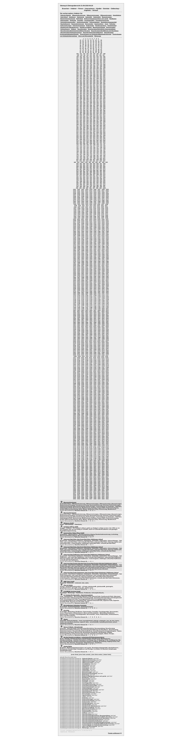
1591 (94, 277)
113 (91, 55)
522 (104, 116)
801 (104, 158)
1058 (86, 197)
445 (87, 105)
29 (83, 43)
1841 (86, 315)
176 (91, 64)
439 (97, 104)
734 (91, 148)
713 (81, 146)
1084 (82, 201)
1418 (86, 252)
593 (101, 127)
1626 (90, 283)
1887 (90, 322)
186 (94, 66)
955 (104, 181)
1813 (82, 311)
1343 (74, 241)
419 (91, 101)
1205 (98, 219)
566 (101, 123)
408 (84, 100)
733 (87, 148)
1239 (90, 224)
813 (84, 161)
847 (104, 165)
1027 (107, 192)
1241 (99, 224)
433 (77, 104)
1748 (74, 302)
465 (94, 108)
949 (84, 181)
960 (91, 182)
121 (87, 56)
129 (84, 57)
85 (88, 51)
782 (101, 155)
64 (80, 48)
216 (104, 70)
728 (101, 147)
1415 (74, 252)
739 (77, 150)
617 (91, 131)
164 (81, 63)
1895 (86, 323)
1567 (107, 273)
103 (87, 53)
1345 (82, 241)
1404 (103, 249)
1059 (90, 197)
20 (83, 41)
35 (98, 43)
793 (77, 158)
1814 (86, 311)
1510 (94, 265)
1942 (94, 330)
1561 (82, 273)
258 (94, 76)
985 (84, 186)
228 (84, 72)
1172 (75, 215)
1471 (82, 260)
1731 (78, 299)
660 (84, 138)
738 (104, 148)
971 (97, 184)
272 (81, 79)
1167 (90, 214)
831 (81, 163)
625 (87, 132)
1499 (86, 264)
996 (90, 188)
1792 (107, 307)
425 (81, 102)
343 (77, 90)
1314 (103, 235)
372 (84, 94)
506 (81, 114)
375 (94, 94)
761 (91, 152)
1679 (86, 291)
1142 (98, 209)
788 (91, 157)
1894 (82, 323)
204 (94, 68)
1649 (74, 287)
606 (84, 129)
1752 (90, 302)
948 (81, 181)
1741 (82, 300)
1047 (78, 196)
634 (87, 133)
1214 (98, 220)
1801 (107, 308)
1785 (78, 307)
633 (84, 133)
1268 (99, 228)
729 (104, 147)
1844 (99, 315)
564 (94, 123)
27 (101, 41)
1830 (78, 314)
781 (97, 155)
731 (81, 148)
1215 (103, 220)
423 (104, 101)
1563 (90, 273)
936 (101, 178)
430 (97, 102)
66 (85, 48)
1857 (78, 318)
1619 (99, 281)
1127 (75, 208)
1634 (86, 284)
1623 (78, 283)
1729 (107, 298)
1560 (78, 273)
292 (87, 82)
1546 (94, 270)
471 (84, 109)
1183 (82, 216)
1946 (74, 332)
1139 (86, 209)
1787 (86, 307)
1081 (107, 200)
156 (84, 62)
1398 (78, 249)
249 (94, 75)
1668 (78, 289)
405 (104, 98)
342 (104, 89)
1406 (74, 250)
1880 (99, 321)
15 (93, 40)
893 (77, 173)
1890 (103, 322)
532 (77, 119)
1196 (98, 218)
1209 (78, 220)
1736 (99, 299)
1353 (78, 242)
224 (101, 71)
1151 (98, 211)
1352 (74, 242)
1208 (74, 220)
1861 (94, 318)
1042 (94, 195)
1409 (86, 250)
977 (87, 185)
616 (87, 131)
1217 (74, 222)
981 (101, 185)
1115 (98, 205)
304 (97, 83)
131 (91, 57)
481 (87, 110)
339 (94, 89)
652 (87, 136)
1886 (86, 322)
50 (91, 45)
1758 (78, 303)
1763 (99, 303)
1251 (103, 226)
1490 (86, 262)
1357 (94, 242)
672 (94, 139)
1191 (79, 218)
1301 (86, 234)
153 (104, 60)
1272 (78, 230)
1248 (90, 226)
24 (93, 41)
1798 (94, 308)
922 (84, 177)
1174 (82, 215)
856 (104, 166)
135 (104, 57)
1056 (78, 197)
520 (97, 116)
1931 (86, 329)
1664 (99, 288)
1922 (86, 327)
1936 (107, 329)
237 (84, 74)
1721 (74, 298)
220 (87, 71)
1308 (78, 235)
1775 (74, 306)
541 (77, 120)
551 (81, 121)
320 (91, 86)
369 (104, 93)
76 (88, 49)
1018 (107, 190)
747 (104, 150)
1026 (103, 192)
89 (98, 51)
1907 (99, 325)
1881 (103, 321)
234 (104, 72)
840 (81, 165)
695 (81, 143)
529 (97, 117)
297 (104, 82)
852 (91, 166)
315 (104, 85)
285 (94, 81)
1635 (90, 284)
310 (87, 85)
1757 (74, 303)
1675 (107, 289)
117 (104, 55)
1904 (86, 325)
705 (84, 144)
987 (91, 186)
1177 (94, 215)
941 (87, 180)
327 (84, 87)
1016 (98, 190)
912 (81, 176)
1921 (82, 327)
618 (94, 131)
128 (81, 57)
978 (91, 185)
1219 (82, 222)
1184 (86, 216)
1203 (90, 219)
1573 (94, 275)
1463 (86, 258)
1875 (78, 321)
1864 (107, 318)
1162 (106, 212)
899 (97, 173)
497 (81, 113)
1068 (90, 199)
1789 (94, 307)
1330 (94, 238)
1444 (82, 256)
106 (97, 53)
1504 (107, 264)
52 (96, 45)
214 (97, 70)
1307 (74, 235)
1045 (107, 195)
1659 (78, 288)
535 (87, 119)
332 (101, 87)
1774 (107, 304)
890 (97, 171)
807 (94, 159)
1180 (106, 215)
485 (101, 110)
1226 (74, 223)
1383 (90, 246)
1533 (78, 269)
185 (91, 66)
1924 (94, 327)
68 (91, 48)
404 (101, 98)
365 (91, 93)
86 (91, 51)
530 (101, 117)
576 (104, 124)
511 (97, 114)
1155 (79, 212)
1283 (86, 231)
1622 (74, 283)
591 (94, 127)
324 (104, 86)
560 (81, 123)
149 (91, 60)
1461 (78, 258)
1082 (74, 201)
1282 (82, 231)
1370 (74, 245)
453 (84, 106)
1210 (82, 220)
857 (77, 167)
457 (97, 106)
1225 (107, 222)
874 (104, 169)
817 (97, 161)
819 (104, 161)
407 (81, 100)
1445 (86, 256)
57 (85, 47)
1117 (106, 205)
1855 (107, 317)
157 (87, 62)
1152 (102, 211)
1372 (82, 245)
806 (91, 159)
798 (94, 158)
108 (104, 53)
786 (84, 157)
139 (87, 59)
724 (87, 147)
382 (87, 95)
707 (91, 144)
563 (91, 123)
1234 (107, 223)
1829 (74, 314)
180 (104, 64)
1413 (103, 250)
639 (104, 133)
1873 (107, 319)
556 (97, 121)
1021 (82, 192)
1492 (94, 262)
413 (101, 100)
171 (104, 63)
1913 (86, 326)
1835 (99, 314)
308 (81, 85)
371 (81, 94)
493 (97, 112)
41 (91, 44)
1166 (86, 214)
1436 (86, 254)
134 (101, 57)
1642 (82, 285)
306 (104, 83)
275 (91, 79)
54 (101, 45)
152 (101, 60)
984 (81, 186)
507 (84, 114)
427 (87, 102)
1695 (78, 294)
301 (87, 83)
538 (97, 119)
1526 (86, 268)
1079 (99, 200)
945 (101, 180)
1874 (74, 321)
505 (77, 114)
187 (97, 66)
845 (97, 165)
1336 (82, 239)
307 (77, 85)
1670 (86, 289)
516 (84, 116)
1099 (107, 203)
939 (81, 180)
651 (84, 136)
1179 (102, 215)
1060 (94, 197)
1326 (78, 238)
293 (91, 82)
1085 (86, 201)
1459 (107, 257)
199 (77, 68)
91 (80, 52)
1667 (74, 289)
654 (94, 136)
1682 (99, 291)
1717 (94, 296)
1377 (103, 245)
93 (85, 52)
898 (94, 173)
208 (77, 70)
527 (91, 117)
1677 (78, 291)
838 (104, 163)
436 (87, 104)
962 (97, 182)
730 (77, 148)
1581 (90, 276)
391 (87, 97)
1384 (94, 246)
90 (101, 51)
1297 (107, 233)
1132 (94, 208)
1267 (94, 228)
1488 (78, 262)
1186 (94, 216)
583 (97, 125)
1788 (90, 307)
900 (101, 173)
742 (87, 150)
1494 (103, 262)
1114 (94, 205)
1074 (78, 200)
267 (94, 78)
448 (97, 105)
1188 (102, 216)
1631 (74, 284)
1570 (82, 275)
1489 (82, 262)
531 (104, 117)
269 (101, 78)
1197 (102, 218)
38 (83, 44)
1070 (99, 199)
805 (87, 159)
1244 (74, 226)
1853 (99, 317)
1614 (78, 281)
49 (88, 45)
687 (84, 142)
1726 (94, 298)
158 (91, 62)
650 (81, 136)
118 (78, 56)
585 (104, 125)
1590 (90, 277)
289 (77, 82)
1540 (107, 269)
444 (84, 105)
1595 (74, 279)
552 (84, 121)
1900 (107, 323)
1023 (90, 192)
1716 (90, 296)
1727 (99, 298)
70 (96, 48)
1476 (103, 260)
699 (94, 143)
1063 (107, 197)
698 (91, 143)
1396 (107, 247)
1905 (90, 325)
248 (91, 75)
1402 (94, 249)
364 (87, 93)
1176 (90, 215)
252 (104, 75)
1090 (107, 201)
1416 (78, 252)
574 (97, 124)
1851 (90, 317)
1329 (90, 238)
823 (86, 162)
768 (84, 154)
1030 (82, 193)
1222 (94, 222)
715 (87, 146)
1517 (86, 266)
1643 (86, 285)
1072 (107, 199)
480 (84, 110)
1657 (107, 287)
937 (104, 178)
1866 (78, 319)
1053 (103, 196)
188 (101, 66)
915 (91, 176)
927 (101, 177)
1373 (86, 245)
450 (104, 105)
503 (101, 113)
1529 (99, 268)
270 (104, 78)
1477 (107, 260)
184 (87, 66)
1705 (82, 295)
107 (101, 53)
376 (97, 94)
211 (87, 70)
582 (94, 125)
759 (84, 152)
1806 (90, 310)
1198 (106, 218)
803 (81, 159)
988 (94, 186)
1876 (82, 321)
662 (91, 138)
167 (91, 63)
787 (87, 157)
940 (84, 180)
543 (84, 120)
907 (94, 174)
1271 (74, 230)
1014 (90, 190)
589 (87, 127)
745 (97, 150)
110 (81, 55)
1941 (90, 330)
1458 (103, 257)
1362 (78, 243)
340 (97, 89)
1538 (99, 269)
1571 (86, 275)
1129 (82, 208)
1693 (107, 292)
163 (77, 63)
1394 (99, 247)
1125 (102, 207)
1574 (99, 275)
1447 (94, 256)
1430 (99, 253)
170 (101, 63)
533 (81, 119)
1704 (78, 295)
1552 (82, 272)
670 (87, 139)
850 (84, 166)
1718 (99, 296)
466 (97, 108)
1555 (94, 272)
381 (84, 95)
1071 (103, 199)
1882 (107, 321)
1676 (74, 291)
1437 (90, 254)
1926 (103, 327)
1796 (86, 308)
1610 (99, 280)
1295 (99, 233)
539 (101, 119)
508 (87, 114)
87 (93, 51)
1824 (90, 313)
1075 (82, 200)
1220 (86, 222)
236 (81, 74)
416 (81, 101)
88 (96, 51)
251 (101, 75)
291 (84, 82)
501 (94, 113)
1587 (78, 277)
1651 (82, 287)
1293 (90, 233)
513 (104, 114)
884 (77, 171)
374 (91, 94)
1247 (86, 226)
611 (101, 129)
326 (81, 87)
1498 (82, 264)
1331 (99, 238)
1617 (90, 281)
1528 (94, 268)
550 (77, 121)
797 (91, 158)
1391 (86, 247)
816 (94, 161)
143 (101, 59)
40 (88, 44)
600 (94, 128)
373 (87, 94)
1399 (82, 249)
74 (83, 49)
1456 (94, 257)
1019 (74, 192)
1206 (103, 219)
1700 (99, 294)
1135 (106, 208)
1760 (86, 303)
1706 (86, 295)
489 (84, 112)
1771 (94, 304)
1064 (74, 199)
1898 (99, 323)
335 (81, 89)
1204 (94, 219)
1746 (103, 300)
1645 (94, 285)
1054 (107, 196)
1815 (90, 311)
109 (78, 55)
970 (94, 184)
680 (91, 140)
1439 (99, 254)
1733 (86, 299)
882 (101, 170)
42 (93, 44)
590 (91, 127)
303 (94, 83)
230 (91, 72)
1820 (74, 313)
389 (81, 97)
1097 (99, 203)
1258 (94, 227)
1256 (86, 227)
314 (101, 85)
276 (94, 79)
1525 (82, 268)
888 (91, 171)
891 (101, 171)
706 (87, 144)
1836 (103, 314)
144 (104, 59)
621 (104, 131)
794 (81, 158)
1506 (78, 265)
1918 (107, 326)
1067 (86, 199)
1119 (79, 207)
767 (81, 154)
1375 (94, 245)
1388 (74, 247)
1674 (103, 289)
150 (94, 60)
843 (91, 165)
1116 (102, 205)
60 (93, 47)
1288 (107, 231)
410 (91, 100)
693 (104, 142)
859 (84, 167)
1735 (94, 299)
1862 (99, 318)
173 (81, 64)
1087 (94, 201)
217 (77, 71)
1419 (90, 252)
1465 (94, 258)
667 (77, 139)
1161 (102, 212)
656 (101, 136)
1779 (90, 306)
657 (104, 136)
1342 (107, 239)
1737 (103, 299)
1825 (94, 313)
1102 (82, 204)
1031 (86, 193)
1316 (74, 237)
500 (91, 113)
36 (101, 43)
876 (81, 170)
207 (104, 68)
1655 (99, 287)
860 (87, 167)
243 (104, 74)
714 (84, 146)
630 (104, 132)
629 (101, 132)
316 (77, 86)
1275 (90, 230)
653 (91, 136)
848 (77, 166)
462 (84, 108)
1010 (74, 190)
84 (85, 51)
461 (81, 108)
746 (101, 150)
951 (91, 181)
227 (81, 72)
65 (83, 48)
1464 (90, 258)
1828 (107, 313)
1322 (99, 237)
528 (94, 117)
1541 (74, 270)
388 (77, 97)
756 (104, 151)
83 (83, 51)
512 (101, 114)
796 (87, 158)
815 (91, 161)
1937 (74, 330)
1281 (78, 231)
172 (77, 64)
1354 (82, 242)
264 (84, 78)
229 (87, 72)
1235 (74, 224)
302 (91, 83)
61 (96, 47)
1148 (86, 211)
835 (94, 163)
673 (97, 139)
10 (80, 40)
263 (81, 78)
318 (84, 86)
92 (83, 52)
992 (77, 188)
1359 (103, 242)
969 (91, 184)
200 (81, 68)
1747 (107, 300)
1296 (103, 233)
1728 (103, 298)
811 (77, 161)
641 (81, 135)
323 (101, 86)
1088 (99, 201)
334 (77, 89)
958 (84, 182)
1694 (74, 294)
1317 (78, 237)
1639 (107, 284)
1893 (78, 323)
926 (97, 177)
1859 (86, 318)
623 (81, 132)
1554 (90, 272)
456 (94, 106)
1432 (107, 253)
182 (81, 66)
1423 (107, 252)
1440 (103, 254)
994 (84, 188)
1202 (86, 219)
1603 (107, 279)
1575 (103, 275)
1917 (103, 326)
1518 (90, 266)
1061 (99, 197)
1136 (75, 209)
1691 (99, 292)
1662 (90, 288)
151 (97, 60)
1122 (90, 207)
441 (104, 104)
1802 (74, 310)
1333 (107, 238)
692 (101, 142)
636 (94, 133)
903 (81, 174)
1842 (90, 315)
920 (77, 177)
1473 (90, 260)
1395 (103, 247)
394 (97, 97)
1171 (106, 214)
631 (77, 133)
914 (87, 176)
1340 (99, 239)
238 (87, 74)
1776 (78, 306)
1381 (82, 246)
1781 (99, 306)
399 (84, 98)
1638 (103, 284)
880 (94, 170)
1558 (107, 272)
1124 (98, 207)
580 (87, 125)
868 (84, 169)
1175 (86, 215)
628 (97, 132)
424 (77, 102)
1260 (103, 227)
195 (94, 67)
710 (101, 144)
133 (97, 57)
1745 (99, 300)
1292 (86, 233)
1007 (99, 189)
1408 (82, 250)
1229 (86, 223)
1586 (74, 277)
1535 (86, 269)
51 (93, 45)
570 (84, 124)
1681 (94, 291)
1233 (103, 223)
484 (97, 110)
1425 (78, 253)
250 (97, 75)
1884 (78, 322)
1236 (78, 224)
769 (87, 154)
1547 (99, 270)
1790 (99, 307)
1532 (74, 269)
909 (101, 174)
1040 (86, 195)
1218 (78, 222)
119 (81, 56)
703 (77, 144)
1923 (90, 327)
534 (84, 119)
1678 (82, 291)
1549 (107, 270)
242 (101, 74)
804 (84, 159)
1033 (94, 193)
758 (81, 152)
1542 (78, 270)
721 (77, 147)
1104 (90, 204)
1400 (86, 249)
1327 (82, 238)
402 (94, 98)
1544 (86, 270)
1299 (78, 234)
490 (87, 112)
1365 (90, 243)
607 (87, 129)
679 (87, 140)
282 (84, 81)
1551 (78, 272)
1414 (107, 250)
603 (104, 128)
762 (94, 152)
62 (98, 47)
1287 (103, 231)
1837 (107, 314)
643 (87, 135)
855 (101, 166)
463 (87, 108)
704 (81, 144)
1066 (82, 199)
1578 (78, 276)
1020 (78, 192)
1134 (102, 208)
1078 (94, 200)
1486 (107, 261)
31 (88, 43)
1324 (107, 237)
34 (96, 43)
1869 (90, 319)
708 (94, 144)
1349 (99, 241)
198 (104, 67)
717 (94, 146)
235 (77, 74)
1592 (99, 277)
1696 (82, 294)
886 (84, 171)
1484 (99, 261)
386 (101, 95)
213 (94, 70)
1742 (86, 300)
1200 (78, 219)
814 (87, 161)
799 (97, 158)
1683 (103, 291)
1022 (86, 192)
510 (94, 114)
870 (91, 169)
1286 (99, 231)
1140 (90, 209)
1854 (103, 317)
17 (98, 40)
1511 (99, 265)
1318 (82, 237)
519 (94, 116)
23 (91, 41)
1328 (86, 238)
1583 (99, 276)
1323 (103, 237)
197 (101, 67)
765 (104, 152)
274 (87, 79)
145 (77, 60)
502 (97, 113)
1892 (74, 323)
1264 (82, 228)
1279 (107, 230)
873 (101, 169)
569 (81, 124)
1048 (82, 196)
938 (77, 180)
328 (87, 87)
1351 (107, 241)
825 (93, 162)
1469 (74, 260)
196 (97, 67)
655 (97, 136)
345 (84, 90)
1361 (74, 243)
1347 (90, 241)
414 (104, 100)
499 (87, 113)
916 (94, 176)
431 (101, 102)
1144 (106, 209)
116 (100, 55)
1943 (99, 330)
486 (104, 110)
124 (97, 56)
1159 (94, 212)
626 (91, 132)
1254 (78, 227)
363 (84, 93)
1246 (82, 226)
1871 (99, 319)
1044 (103, 195)
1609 (94, 280)
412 (97, 100)
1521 (103, 266)
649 (77, 136)
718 (97, 146)
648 (104, 135)
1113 (91, 205)
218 (81, 71)
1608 (90, 280)
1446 (90, 256)
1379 (74, 246)
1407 (78, 250)
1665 (103, 288)
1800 (103, 308)
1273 (82, 230)
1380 (78, 246)
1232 (99, 223)
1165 (82, 214)
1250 (99, 226)
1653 (90, 287)
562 (87, 123)
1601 (99, 279)
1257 (90, 227)
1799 (99, 308)
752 (91, 151)
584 (101, 125)
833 (87, 163)
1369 (107, 243)
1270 (107, 228)
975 (81, 185)
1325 (74, 238)
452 (81, 106)
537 (94, 119)
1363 (82, 243)
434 (81, 104)
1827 (103, 313)
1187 (98, 216)
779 (91, 155)
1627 (94, 283)
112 (88, 55)
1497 (78, 264)
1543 (82, 270)
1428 (90, 253)
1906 (94, 325)
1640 (74, 285)
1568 (74, 275)
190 (77, 67)
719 (101, 146)
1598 (86, 279)
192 (84, 67)
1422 (103, 252)
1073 (74, 200)
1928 (74, 329)
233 (101, 72)
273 (84, 79)
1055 (74, 197)
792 (104, 157)
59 (91, 47)
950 (87, 181)
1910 (74, 326)
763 (97, 152)
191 (81, 67)
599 (91, 128)
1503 (103, 264)
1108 (106, 204)
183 (84, 66)
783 (104, 155)
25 (96, 41)
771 (94, 154)
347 (91, 90)
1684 (107, 291)
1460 (74, 258)
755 (101, 151)
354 (84, 91)
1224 (103, 222)
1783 (107, 306)
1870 (94, 319)
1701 (103, 294)
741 (84, 150)
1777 (82, 306)
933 (91, 178)
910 (104, 174)
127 (77, 57)
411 (94, 100)
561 (84, 123)
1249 (94, 226)
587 (81, 127)
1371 (78, 245)
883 (104, 170)
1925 (99, 327)
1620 (103, 281)
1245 (78, 226)
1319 (86, 237)
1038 (78, 195)
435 (84, 104)
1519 (94, 266)
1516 (82, 266)
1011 (78, 190)
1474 (94, 260)
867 (81, 169)
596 (81, 128)
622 (77, 132)
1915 (94, 326)
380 (81, 95)
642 (84, 135)
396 (104, 97)
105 (94, 53)
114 (94, 55)
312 (94, 85)
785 (81, 157)
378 (104, 94)
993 (80, 188)
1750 (82, 302)
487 (77, 112)
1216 (107, 220)
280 (77, 81)
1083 (78, 201)
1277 (99, 230)
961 (94, 182)
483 (94, 110)
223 (97, 71)
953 (97, 181)
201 (84, 68)
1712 (74, 296)
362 (81, 93)
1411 (94, 250)
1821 (78, 313)
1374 (90, 245)
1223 (99, 222)
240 (94, 74)
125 (101, 56)
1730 (74, 299)
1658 (74, 288)
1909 (107, 325)
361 (77, 93)
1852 (94, 317)
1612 (107, 280)
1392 (90, 247)
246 (84, 75)
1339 (94, 239)
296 (101, 82)
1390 (82, 247)
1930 (82, 329)
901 (104, 173)
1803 (78, 310)
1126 (106, 207)
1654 (94, 287)
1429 (94, 253)
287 (101, 81)
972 (101, 184)
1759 (82, 303)
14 (90, 40)
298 (77, 83)
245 (81, 75)
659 (81, 138)
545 (91, 120)
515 (81, 116)
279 (104, 79)
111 (84, 55)
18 (101, 40)
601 (97, 128)
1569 (78, 275)
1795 (82, 308)
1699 (94, 294)
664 (97, 138)
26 (98, 41)
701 (101, 143)
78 (93, 49)
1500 (90, 264)
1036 (107, 193)
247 (87, 75)
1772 (99, 304)
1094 (86, 203)
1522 (107, 266)
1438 (94, 254)
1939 (82, 330)
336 (84, 89)
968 (87, 184)
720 (104, 146)
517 (87, 116)
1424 (74, 253)
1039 (82, 195)
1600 (94, 279)
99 (101, 52)
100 (77, 53)
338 (91, 89)
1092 (78, 203)
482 (91, 110)
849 (81, 166)
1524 (78, 268)
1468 (107, 258)
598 (87, 128)
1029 (78, 193)
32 (91, 43)
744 (94, 150)
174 (84, 64)
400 (87, 98)
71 (98, 48)
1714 (82, 296)
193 (87, 67)
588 (84, 127)
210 (84, 70)
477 (104, 109)
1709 (99, 295)
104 (91, 53)
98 (98, 52)
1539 (103, 269)
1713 (78, 296)
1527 (90, 268)
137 (81, 59)
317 (81, 86)
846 (101, 165)
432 (104, 102)
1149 (90, 211)
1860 (90, 318)
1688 (86, 292)
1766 (74, 304)
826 (96, 162)
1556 (99, 272)
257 (91, 76)
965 (77, 184)
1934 (99, 329)
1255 (82, 227)
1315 (107, 235)
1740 (78, 300)
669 (84, 139)
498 (84, 113)
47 (83, 45)
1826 (99, 313)
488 (81, 112)
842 (87, 165)
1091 (74, 203)
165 (84, 63)
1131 (90, 208)
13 (88, 40)
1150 (94, 211)
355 (87, 91)
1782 (103, 306)
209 (81, 70)
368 (101, 93)
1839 (78, 315)
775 (77, 155)
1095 (90, 203)
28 (80, 43)
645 (94, 135)
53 (98, 45)
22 (88, 41)
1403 (99, 249)
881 (97, 170)
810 (104, 159)
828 (103, 162)
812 (81, 161)
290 (81, 82)
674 (101, 139)
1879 (94, 321)
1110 (79, 205)
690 (94, 142)
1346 (86, 241)
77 (91, 49)
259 (97, 76)
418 (87, 101)
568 (77, 124)
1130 (86, 208)
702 (104, 143)
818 (101, 161)
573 (94, 124)
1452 (78, 257)
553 (87, 121)
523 (77, 117)
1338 (90, 239)
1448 (99, 256)
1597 (82, 279)
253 (77, 76)
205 (97, 68)
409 (87, 100)
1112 (87, 205)
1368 (103, 243)
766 (77, 154)
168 (94, 63)
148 (87, 60)
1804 (82, 310)
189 (104, 66)
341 (101, 89)
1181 (75, 216)
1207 (107, 219)
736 (97, 148)
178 (97, 64)
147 (84, 60)
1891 (107, 322)
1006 (94, 189)
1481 (86, 261)
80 (98, 49)
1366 (94, 243)
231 (94, 72)
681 (94, 140)
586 (77, 127)
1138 (82, 209)
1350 (103, 241)
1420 (94, 252)
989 (97, 186)
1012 (82, 190)
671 (91, 139)
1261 (107, 227)
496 (77, 113)
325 (77, 87)
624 (84, 132)
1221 (90, 222)
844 (94, 165)
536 (91, 119)
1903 (82, 325)
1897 (94, 323)
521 (101, 116)
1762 (94, 303)
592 (97, 127)
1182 (79, 216)
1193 (86, 218)
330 (94, 87)
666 (104, 138)
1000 (104, 188)
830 (77, 163)
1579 (82, 276)
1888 (94, 322)
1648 (107, 285)
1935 (103, 329)
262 (77, 78)
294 (94, 82)
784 (77, 157)
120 (84, 56)
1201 (82, 219)
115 (97, 55)
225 (104, 71)
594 (104, 127)
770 (91, 154)
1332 (103, 238)
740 (81, 150)
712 (77, 146)
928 (104, 177)
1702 (107, 294)
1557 (103, 272)
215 (101, 70)
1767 (78, 304)
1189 (106, 216)
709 (97, 144)
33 (93, 43)
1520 (99, 266)
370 (77, 94)
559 (77, 123)
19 (80, 41)
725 (91, 147)
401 (91, 98)
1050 (90, 196)
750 (84, 151)
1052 (99, 196)
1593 (103, 277)
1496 (74, 264)
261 (104, 76)
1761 (90, 303)
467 (101, 108)
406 (77, 100)
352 (77, 91)
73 (80, 49)
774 (104, 154)
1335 (78, 239)
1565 (99, 273)
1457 (99, 257)
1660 (82, 288)
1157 (86, 212)
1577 (74, 276)
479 (81, 110)
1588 (82, 277)
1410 (90, 250)
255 (84, 76)
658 (77, 138)
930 (81, 178)
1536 (90, 269)
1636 (94, 284)
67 (88, 48)
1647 (103, 285)
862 (94, 167)
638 (101, 133)
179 (101, 64)
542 (81, 120)
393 (94, 97)
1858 (82, 318)
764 (101, 152)
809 (101, 159)
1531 (107, 268)
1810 (107, 310)
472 (87, 109)
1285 (94, 231)
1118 (75, 207)
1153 (106, 211)
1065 (78, 199)
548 (101, 120)
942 (91, 180)
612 (104, 129)
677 (81, 140)
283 (87, 81)
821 (78, 162)
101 (81, 53)
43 (96, 44)
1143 (102, 209)
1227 (78, 223)
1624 (82, 283)
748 (77, 151)
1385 (99, 246)
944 (97, 180)
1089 (103, 201)
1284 (90, 231)
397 (77, 98)
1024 (94, 192)
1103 (86, 204)
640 (77, 135)
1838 (74, 315)
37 (80, 44)
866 (77, 169)
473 (91, 109)
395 (101, 97)
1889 (99, 322)
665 (101, 138)
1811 (74, 311)
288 (104, 81)
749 (81, 151)
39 (85, 44)
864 (101, 167)
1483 (94, 261)
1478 (74, 261)
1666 (107, 288)
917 (97, 176)
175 (87, 64)
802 (77, 159)
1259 (99, 227)
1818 (103, 311)
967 (84, 184)
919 (104, 176)
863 (97, 167)
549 (104, 120)
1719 (103, 296)
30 (85, 43)
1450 (107, 256)
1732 (82, 299)
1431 (103, 253)
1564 (94, 273)
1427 (86, 253)
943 (94, 180)
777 (84, 155)
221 (91, 71)
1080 (103, 200)
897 (91, 173)
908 (97, 174)
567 (104, 123)
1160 (98, 212)
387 (104, 95)
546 (94, 120)
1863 (103, 318)
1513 (107, 265)
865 (104, 167)
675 (104, 139)
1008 (103, 189)
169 (97, 63)
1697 (86, 294)
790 (97, 157)
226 (77, 72)
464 (91, 108)
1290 (78, 233)
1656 (103, 287)
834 (91, 163)
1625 (86, 283)
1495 (107, 262)
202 (87, 68)
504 (104, 113)
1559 (74, 273)
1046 (74, 196)
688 (87, 142)
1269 (103, 228)
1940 (86, 330)
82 (80, 51)
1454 (86, 257)
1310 (86, 235)
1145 (75, 211)
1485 (103, 261)
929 (77, 178)
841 (84, 165)
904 (84, 174)
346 (87, 90)
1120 (82, 207)
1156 (82, 212)
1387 (107, 246)
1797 (90, 308)
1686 (78, 292)
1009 (107, 189)
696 (84, 143)
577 (77, 125)
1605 (78, 280)
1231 (94, 223)
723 (84, 147)
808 (97, 159)
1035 (103, 193)
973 (104, 184)
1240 (94, 224)
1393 (94, 247)
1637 (99, 284)
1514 (74, 266)
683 (101, 140)
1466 (99, 258)
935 (97, 178)
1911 (78, 326)
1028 (74, 193)
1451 (74, 257)
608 (91, 129)
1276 (94, 230)
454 (87, 106)
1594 (107, 277)
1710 (103, 295)
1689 (90, 292)
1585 (107, 276)
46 (80, 45)
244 (77, 75)
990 (101, 186)
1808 (99, 310)
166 (87, 63)
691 (97, 142)
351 (104, 90)
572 (91, 124)
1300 (82, 234)
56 (83, 47)
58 (88, 47)
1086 (90, 201)
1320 (90, 237)
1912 (82, 326)
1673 (99, 289)
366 (94, 93)
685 (77, 142)
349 (97, 90)
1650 (78, 287)
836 (97, 163)
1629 (103, 283)
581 (91, 125)
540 (104, 119)
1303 (94, 234)
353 (81, 91)
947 (77, 181)
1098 (103, 203)
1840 (82, 315)
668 (81, 139)
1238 (86, 224)
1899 (103, 323)
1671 (90, 289)
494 (101, 112)
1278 (103, 230)
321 (94, 86)
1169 (98, 214)
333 (104, 87)
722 (81, 147)
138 (84, 59)
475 (97, 109)
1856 (74, 318)
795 (84, 158)
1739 (74, 300)
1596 (78, 279)
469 (77, 109)
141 (94, 59)
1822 (82, 313)
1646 (99, 285)
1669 (82, 289)
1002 (78, 189)
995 (87, 188)
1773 (103, 304)
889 (94, 171)
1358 (99, 242)
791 (101, 157)
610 (97, 129)
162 (104, 62)
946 (104, 180)
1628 (99, 283)
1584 (103, 276)
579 (84, 125)
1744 (94, 300)
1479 (78, 261)
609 (94, 129)
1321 (94, 237)
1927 (107, 327)
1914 (90, 326)
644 (91, 135)
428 (91, 102)
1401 (90, 249)
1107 (102, 204)
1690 (94, 292)
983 (77, 186)
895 (84, 173)
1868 (86, 319)
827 (100, 162)
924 (91, 177)
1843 (94, 315)
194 (91, 67)
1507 (82, 265)
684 (104, 140)
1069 (94, 199)
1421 (99, 252)
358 (97, 91)
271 (77, 79)
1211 (86, 220)
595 (77, 128)
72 (101, 48)
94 (88, 52)
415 (77, 101)
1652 (86, 287)
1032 (90, 193)
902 (77, 174)
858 (81, 167)
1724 (86, 298)
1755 (103, 302)
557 (101, 121)
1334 (74, 239)
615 (84, 131)
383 (91, 95)
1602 (103, 279)
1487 (74, 262)
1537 (94, 269)
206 (101, 68)
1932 (90, 329)
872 (97, 169)
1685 (74, 292)
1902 (78, 325)
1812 (78, 311)
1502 (99, 264)
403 (97, 98)
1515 (78, 266)
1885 (82, 322)
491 (91, 112)
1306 (107, 234)
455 (91, 106)
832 (84, 163)
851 (87, 166)
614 (81, 131)
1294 (94, 233)
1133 (98, 208)
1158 (90, 212)
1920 (78, 327)
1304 (99, 234)
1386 (103, 246)
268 (97, 78)
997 (94, 188)
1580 (86, 276)
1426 (82, 253)
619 (97, 131)
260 (101, 76)
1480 (82, 261)
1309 (82, 235)
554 (91, 121)
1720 (107, 296)
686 (81, 142)
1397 (74, 249)
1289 (74, 233)
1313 (98, 235)
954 (101, 181)
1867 (82, 319)
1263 (78, 228)
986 (87, 186)
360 (104, 91)
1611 (103, 280)
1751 (86, 302)
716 (91, 146)
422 (101, 101)
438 (94, 104)
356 (91, 91)
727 (97, 147)
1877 (86, 321)
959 (87, 182)
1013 (86, 190)
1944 (103, 330)
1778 (86, 306)
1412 (98, 250)
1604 (74, 280)
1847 (74, 317)
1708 (94, 295)
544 (87, 120)
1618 (94, 281)
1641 (78, 285)
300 (84, 83)
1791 (103, 307)
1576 (107, 275)
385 (97, 95)
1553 (86, 272)
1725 (90, 298)
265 (87, 78)
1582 (94, 276)
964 (104, 182)
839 (77, 165)
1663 (94, 288)
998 (97, 188)
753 (94, 151)
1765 (107, 303)
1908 (103, 325)
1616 (86, 281)
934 (94, 178)
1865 (74, 319)
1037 (74, 195)
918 (101, 176)
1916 (98, 326)
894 (81, 173)
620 (101, 131)
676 (77, 140)
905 (87, 174)
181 (77, 66)
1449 (103, 256)
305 (101, 83)
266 (91, 78)
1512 (103, 265)
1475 (99, 260)
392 (91, 97)
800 (101, 158)
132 (94, 57)
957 (81, 182)
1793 (74, 308)
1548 (103, 270)
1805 (86, 310)
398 (81, 98)
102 (84, 53)
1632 (78, 284)
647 (101, 135)
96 (93, 52)
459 (104, 106)
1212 (90, 220)
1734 (90, 299)
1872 (103, 319)
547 (97, 120)
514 (77, 116)
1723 (82, 298)
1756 (107, 302)
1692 (103, 292)
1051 (94, 196)
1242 (103, 224)
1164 (79, 214)
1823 (86, 313)
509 (91, 114)
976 (84, 185)
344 (81, 90)
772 (97, 154)
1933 (94, 329)
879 (91, 170)
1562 (86, 273)
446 (91, 105)
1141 (94, 209)
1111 (83, 205)
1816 (94, 311)
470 (81, 109)
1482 (90, 261)
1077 (90, 200)
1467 (103, 258)
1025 (99, 192)
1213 (94, 220)
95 (91, 52)
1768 (82, 304)
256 (87, 76)
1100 (75, 204)
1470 (78, 260)
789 (94, 157)
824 (90, 162)
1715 (86, 296)
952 (94, 181)
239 (91, 74)
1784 (74, 307)
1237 (82, 224)
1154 (75, 212)
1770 (90, 304)
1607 (86, 280)
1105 (94, 204)
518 (91, 116)
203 (91, 68)
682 (97, 140)
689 (91, 142)
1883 (74, 322)
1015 (94, 190)
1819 (107, 311)
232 (97, 72)
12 (85, 40)
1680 (90, 291)
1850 (86, 317)
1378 (107, 245)
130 (87, 57)
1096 (94, 203)
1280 (74, 231)
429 (94, 102)
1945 (107, 330)
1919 (74, 327)
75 (85, 49)
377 (101, 94)
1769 (86, 304)
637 (97, 133)
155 (81, 62)
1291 (82, 233)
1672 (94, 289)
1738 (107, 299)
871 (94, 169)
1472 (86, 260)
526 (87, 117)
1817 (98, 311)
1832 (86, 314)
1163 (75, 214)
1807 (94, 310)
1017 (103, 190)
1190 (75, 218)
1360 (107, 242)
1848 (78, 317)
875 (77, 170)
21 (85, 41)
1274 (86, 230)
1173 (79, 215)
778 (87, 155)
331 (97, 87)
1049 (86, 196)
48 (85, 45)
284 (91, 81)
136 (77, 59)
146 (81, 60)
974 (77, 185)
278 (101, 79)
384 (94, 95)
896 (87, 173)
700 (97, 143)
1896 (90, 323)
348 (94, 90)
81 (101, 49)
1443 (78, 256)
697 (87, 143)
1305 (103, 234)
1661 (86, 288)
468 (104, 108)
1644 (90, 285)
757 (77, 152)
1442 (74, 256)
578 (81, 125)
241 (97, 74)
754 (97, 151)
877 (84, 170)
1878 (90, 321)
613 (77, 131)
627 (94, 132)
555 (94, 121)
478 (77, 110)
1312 (94, 235)
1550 (74, 272)
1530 (103, 268)
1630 (107, 283)
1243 (107, 224)
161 (101, 62)
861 (91, 167)
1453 (82, 257)
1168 (94, 214)
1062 (103, 197)
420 (94, 101)
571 (87, 124)
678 (84, 140)
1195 (94, 218)
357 (94, 91)
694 (77, 143)
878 (87, 170)
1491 (90, 262)
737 (101, 148)
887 (87, 171)
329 (91, 87)
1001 (74, 189)
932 (87, 178)
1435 (82, 254)
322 (97, 86)
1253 (74, 227)
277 (97, 79)
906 (91, 174)
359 (101, 91)
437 (91, 104)
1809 (103, 310)
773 (101, 154)
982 (104, 185)
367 (97, 93)
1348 (94, 241)
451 (77, 106)
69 (93, 48)
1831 (82, 314)
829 (106, 162)
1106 (98, 204)
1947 (78, 332)
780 (94, 155)
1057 (82, 197)
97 (96, 52)
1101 (79, 204)
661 (87, 138)
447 (94, 105)
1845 (103, 315)
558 (104, 121)
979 (94, 185)
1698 (90, 294)
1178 (98, 215)
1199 (74, 219)
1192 (82, 218)
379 (77, 95)
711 (104, 144)
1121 (86, 207)
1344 (78, 241)
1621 (107, 281)
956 (77, 182)
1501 (94, 264)
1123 (94, 207)
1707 (90, 295)
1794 (78, 308)
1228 (82, 223)
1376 (99, 245)
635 (91, 133)
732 (84, 148)
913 (84, 176)
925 (94, 177)
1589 (86, 277)
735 (94, 148)
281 (81, 81)
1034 (99, 193)
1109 (75, 205)
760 (87, 152)
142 (97, 59)
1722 (78, 298)
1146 (79, 211)
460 (77, 108)
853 (94, 166)
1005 (90, 189)
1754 (99, 302)
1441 (107, 254)
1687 (82, 292)
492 (94, 112)
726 (94, 147)
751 (87, 151)
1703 (74, 295)
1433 (74, 254)
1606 (82, 280)
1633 (82, 284)
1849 (82, 317)
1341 (103, 239)
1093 (82, 203)
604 (77, 129)
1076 (86, 200)
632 (81, 133)
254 (81, 76)
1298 (74, 234)
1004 (86, 189)
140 (91, 59)
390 (84, 97)
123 (94, 56)
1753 (94, 302)
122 (91, 56)
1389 (78, 247)
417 (84, 101)
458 (101, 106)
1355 (86, 242)
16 (96, 40)
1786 (82, 307)
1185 (90, 216)
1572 (90, 275)
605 (81, 129)
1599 (90, 279)
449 (101, 105)
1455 (90, 257)
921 (81, 177)
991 (104, 186)
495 (104, 112)
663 (94, 138)
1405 (107, 249)
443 (81, 105)
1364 (86, 243)
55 (80, 47)
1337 (86, 239)
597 (84, 128)
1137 (79, 209)
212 (91, 70)
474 (94, 109)
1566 (103, 273)
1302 (90, 234)
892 (104, 171)
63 (101, 47)
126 (104, 56)
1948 (82, 332)
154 (77, 62)
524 (81, 117)
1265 (86, 228)
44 (98, 44)
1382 (86, 246)
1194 (90, 218)
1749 (78, 302)
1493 (99, 262)
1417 (82, 252)
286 (97, 81)
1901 (74, 325)
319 (87, 86)
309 (84, 85)
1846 (107, 315)
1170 (102, 214)
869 (87, 169)
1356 (90, 242)
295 (97, 82)
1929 (78, 329)
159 (94, 62)
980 (97, 185)
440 (101, 104)
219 (84, 71)
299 (81, 83)
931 (84, 178)
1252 (107, 226)
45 (101, 44)
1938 (78, 330)
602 (101, 128)
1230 (90, 223)
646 (97, 135)
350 (101, 90)
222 (94, 71)
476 (101, 109)
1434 (78, 254)
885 (81, 171)
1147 (82, 211)
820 (75, 162)
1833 (90, 314)
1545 (90, 270)
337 (87, 89)
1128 (79, 208)
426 (84, 102)
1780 (94, 306)
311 (91, 85)
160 (97, 62)
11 (83, 40)
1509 (90, 265)
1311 (90, 235)
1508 (86, 265)
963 (101, 182)
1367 (99, 243)
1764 (103, 303)
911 (77, 176)
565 (97, 123)
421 (97, 101)
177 (94, 64)
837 (101, 163)
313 (97, 85)
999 (100, 188)
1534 (82, 269)
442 (77, 105)
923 (87, 177)
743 (91, 150)
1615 (82, 281)
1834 (94, 314)
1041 (90, 195)
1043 (99, 195)
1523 (74, 268)
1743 (90, 300)
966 (81, 184)
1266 (90, 228)
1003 (82, 189)
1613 (74, 281)
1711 (107, 295)
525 (84, 117)
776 (81, 155)
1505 (74, 265)
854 (97, 166)
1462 (82, 258)
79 (96, 49)
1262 (74, 228)
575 (101, 124)
